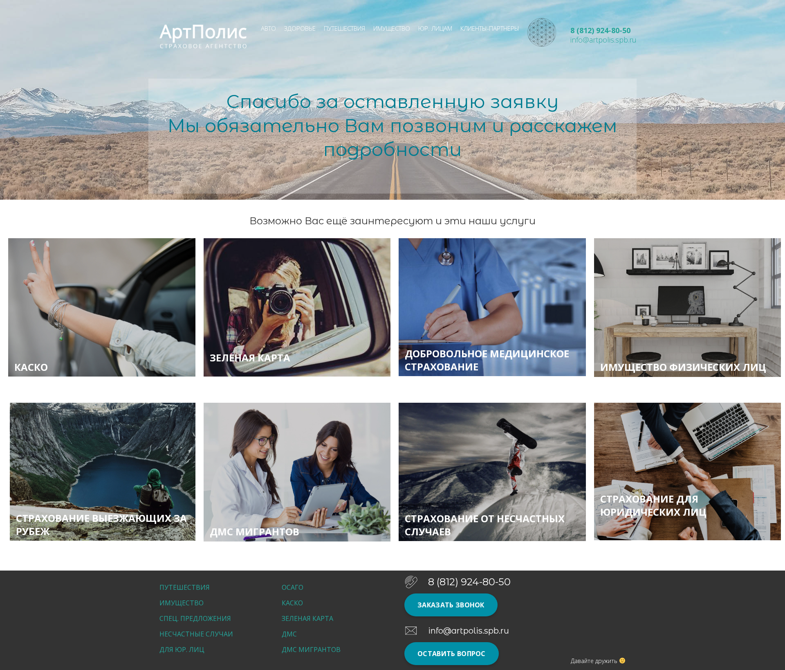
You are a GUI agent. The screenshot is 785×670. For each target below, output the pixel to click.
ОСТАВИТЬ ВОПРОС (451, 653)
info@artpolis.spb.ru (603, 40)
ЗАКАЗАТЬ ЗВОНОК (450, 604)
